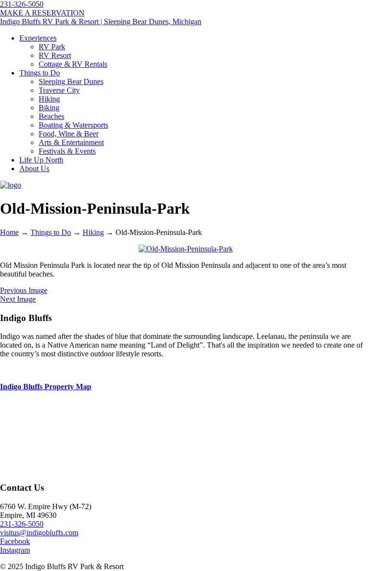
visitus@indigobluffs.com (39, 532)
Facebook (15, 541)
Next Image (18, 299)
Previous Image (23, 290)
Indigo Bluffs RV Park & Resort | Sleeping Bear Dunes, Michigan (100, 21)
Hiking (93, 232)
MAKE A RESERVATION (42, 13)
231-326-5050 (21, 4)
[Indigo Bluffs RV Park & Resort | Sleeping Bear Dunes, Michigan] (10, 185)
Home (9, 232)
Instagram (15, 550)
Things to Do (50, 232)
